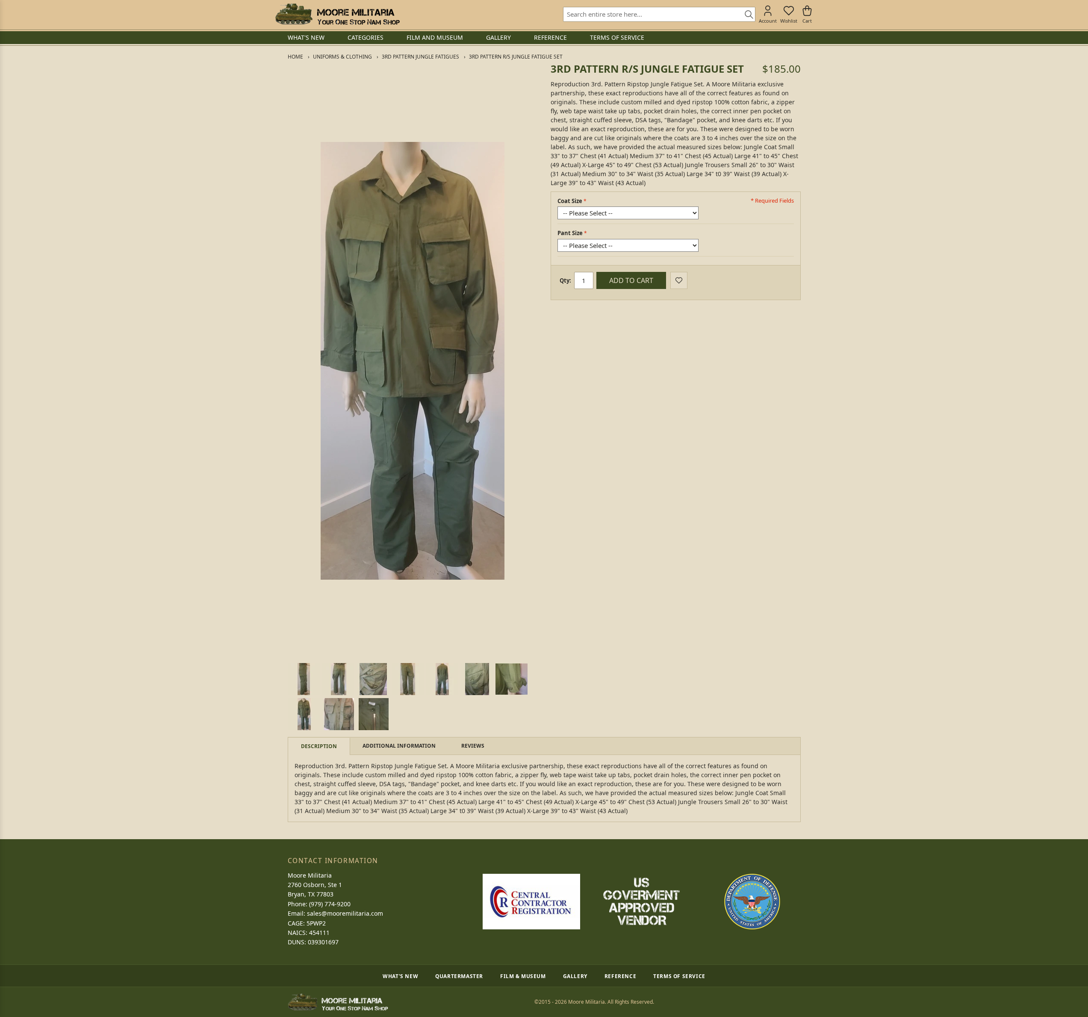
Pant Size (570, 233)
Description (319, 746)
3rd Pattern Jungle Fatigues (420, 56)
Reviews (472, 745)
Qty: (565, 280)
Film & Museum (523, 976)
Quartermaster (459, 976)
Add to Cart (631, 280)
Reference (620, 976)
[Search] (746, 15)
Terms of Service (679, 976)
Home (295, 56)
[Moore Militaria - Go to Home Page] (337, 14)
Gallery (575, 976)
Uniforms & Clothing (342, 56)
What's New (400, 976)
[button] (303, 679)
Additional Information (399, 745)
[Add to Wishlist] (678, 280)
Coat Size (569, 201)
